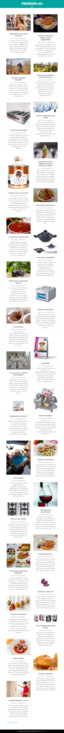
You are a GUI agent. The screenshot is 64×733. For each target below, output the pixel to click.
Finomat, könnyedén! (45, 674)
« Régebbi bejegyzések (12, 722)
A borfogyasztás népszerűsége (45, 511)
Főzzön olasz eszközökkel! (45, 257)
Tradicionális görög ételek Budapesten (18, 572)
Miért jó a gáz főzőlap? (18, 519)
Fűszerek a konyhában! (18, 614)
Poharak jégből (18, 478)
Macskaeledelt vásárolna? (18, 416)
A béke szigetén (18, 658)
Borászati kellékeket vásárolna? (18, 79)
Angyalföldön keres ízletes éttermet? (18, 35)
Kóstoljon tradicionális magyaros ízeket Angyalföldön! (45, 38)
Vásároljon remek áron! (45, 592)
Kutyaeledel (45, 363)
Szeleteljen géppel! (45, 415)
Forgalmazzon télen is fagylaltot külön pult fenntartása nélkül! (45, 164)
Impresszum (43, 731)
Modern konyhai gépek (45, 309)
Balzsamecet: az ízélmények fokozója (18, 282)
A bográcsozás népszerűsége (18, 237)
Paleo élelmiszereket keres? (45, 205)
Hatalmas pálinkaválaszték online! (45, 117)
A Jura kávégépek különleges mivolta (45, 627)
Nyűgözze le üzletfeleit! (45, 459)
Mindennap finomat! (45, 554)
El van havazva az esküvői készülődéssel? (18, 374)
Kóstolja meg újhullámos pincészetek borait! (45, 76)
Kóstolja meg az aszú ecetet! (18, 193)
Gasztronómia (22, 38)
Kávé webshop (18, 327)
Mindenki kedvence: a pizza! (18, 700)
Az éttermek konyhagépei (18, 130)
